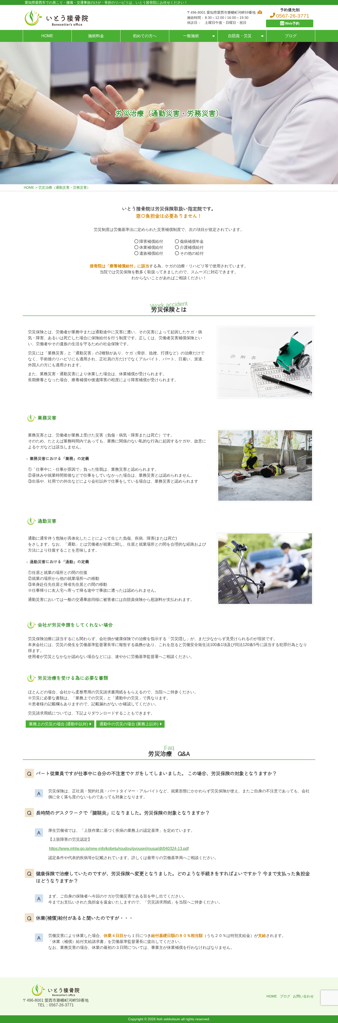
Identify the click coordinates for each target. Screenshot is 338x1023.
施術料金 (96, 36)
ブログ (291, 36)
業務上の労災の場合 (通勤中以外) (58, 724)
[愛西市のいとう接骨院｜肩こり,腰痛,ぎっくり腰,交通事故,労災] (56, 17)
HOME (47, 36)
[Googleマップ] (259, 12)
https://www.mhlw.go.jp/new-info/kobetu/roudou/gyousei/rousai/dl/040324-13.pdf (119, 848)
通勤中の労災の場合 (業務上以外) (128, 724)
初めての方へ (145, 36)
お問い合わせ (303, 996)
